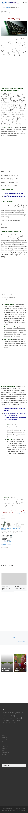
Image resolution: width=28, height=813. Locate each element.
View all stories (23, 653)
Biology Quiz (17, 718)
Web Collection (6, 15)
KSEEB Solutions (5, 740)
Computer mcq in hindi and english (11, 720)
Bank (3, 750)
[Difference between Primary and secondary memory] (6, 538)
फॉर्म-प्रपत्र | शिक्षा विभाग (6, 744)
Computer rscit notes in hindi (10, 725)
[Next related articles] (25, 569)
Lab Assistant (5, 737)
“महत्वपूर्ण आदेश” (5, 746)
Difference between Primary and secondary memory (6, 543)
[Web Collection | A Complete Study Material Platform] (10, 2)
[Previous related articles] (21, 569)
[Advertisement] (14, 72)
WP (8, 810)
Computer (7, 7)
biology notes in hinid (8, 715)
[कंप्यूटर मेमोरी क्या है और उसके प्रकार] (6, 524)
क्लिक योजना (4, 742)
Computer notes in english (9, 722)
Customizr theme (22, 810)
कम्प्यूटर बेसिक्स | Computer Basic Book (6, 588)
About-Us (4, 754)
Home (2, 7)
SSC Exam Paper (5, 752)
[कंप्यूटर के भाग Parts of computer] (18, 524)
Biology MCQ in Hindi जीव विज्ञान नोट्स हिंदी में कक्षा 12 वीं (13, 713)
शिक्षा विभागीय (4, 748)
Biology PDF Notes (8, 718)
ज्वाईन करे (19, 513)
